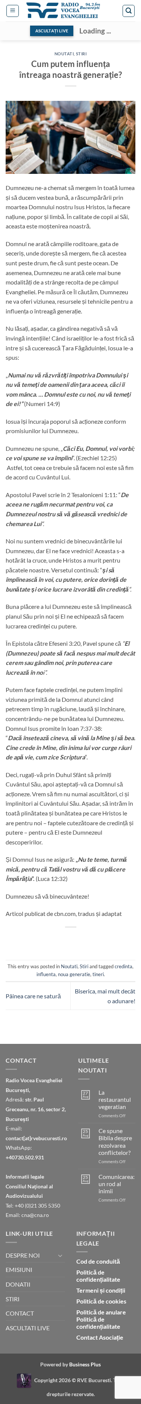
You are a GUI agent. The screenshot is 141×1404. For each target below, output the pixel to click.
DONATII (18, 1284)
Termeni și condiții (100, 1290)
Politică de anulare (101, 1312)
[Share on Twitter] (50, 940)
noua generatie (74, 974)
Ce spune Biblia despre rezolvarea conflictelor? (115, 1141)
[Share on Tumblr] (118, 940)
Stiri (81, 53)
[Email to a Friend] (64, 940)
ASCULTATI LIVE (28, 1327)
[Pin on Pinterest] (77, 940)
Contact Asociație (99, 1337)
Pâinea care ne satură (33, 995)
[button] (12, 11)
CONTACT (20, 1313)
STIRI (13, 1298)
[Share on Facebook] (36, 940)
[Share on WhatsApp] (23, 940)
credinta (123, 966)
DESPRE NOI (23, 1255)
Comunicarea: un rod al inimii (117, 1183)
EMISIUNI (19, 1269)
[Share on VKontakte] (91, 940)
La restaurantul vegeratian (115, 1099)
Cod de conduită (98, 1261)
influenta (46, 974)
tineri (98, 974)
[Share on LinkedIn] (104, 940)
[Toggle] (60, 1255)
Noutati (64, 53)
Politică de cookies (101, 1301)
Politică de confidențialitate (98, 1276)
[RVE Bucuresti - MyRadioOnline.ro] (24, 1380)
